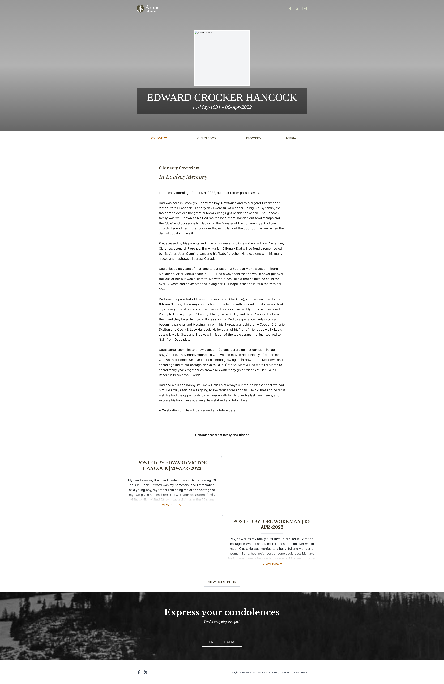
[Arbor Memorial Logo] (148, 9)
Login (235, 672)
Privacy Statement (281, 672)
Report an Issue (299, 672)
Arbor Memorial (247, 672)
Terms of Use (263, 672)
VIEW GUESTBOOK (222, 582)
